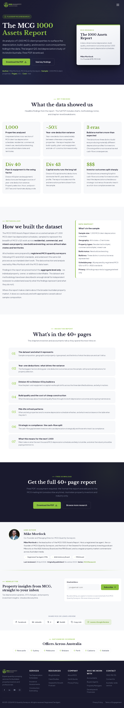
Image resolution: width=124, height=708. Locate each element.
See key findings (43, 62)
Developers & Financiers (92, 690)
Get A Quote (73, 679)
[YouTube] (14, 690)
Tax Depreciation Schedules (35, 676)
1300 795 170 (111, 675)
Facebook (22, 622)
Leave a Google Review (99, 622)
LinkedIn (38, 622)
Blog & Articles (54, 675)
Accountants (92, 678)
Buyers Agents (92, 682)
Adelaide (105, 651)
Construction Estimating (34, 689)
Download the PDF (14, 62)
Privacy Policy (73, 683)
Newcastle (21, 651)
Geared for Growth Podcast (56, 684)
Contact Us (110, 679)
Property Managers (94, 686)
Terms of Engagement (113, 702)
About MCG (72, 675)
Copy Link (77, 622)
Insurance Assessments (34, 683)
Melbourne (50, 651)
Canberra (91, 651)
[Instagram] (20, 690)
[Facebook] (4, 690)
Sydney (36, 651)
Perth (78, 651)
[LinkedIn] (9, 690)
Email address (72, 582)
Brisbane (65, 651)
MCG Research (90, 562)
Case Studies (54, 679)
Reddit (62, 622)
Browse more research (76, 505)
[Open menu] (118, 5)
